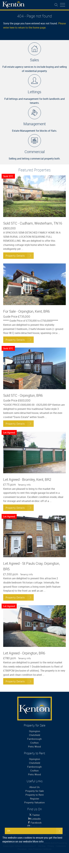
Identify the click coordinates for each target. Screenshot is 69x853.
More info (38, 841)
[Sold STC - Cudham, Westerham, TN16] (34, 196)
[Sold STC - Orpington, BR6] (34, 368)
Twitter (36, 814)
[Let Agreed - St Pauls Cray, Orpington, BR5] (34, 536)
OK (8, 830)
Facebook (36, 822)
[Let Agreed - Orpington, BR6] (34, 626)
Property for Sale (34, 790)
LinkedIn (36, 818)
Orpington (34, 731)
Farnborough (34, 738)
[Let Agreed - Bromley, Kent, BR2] (34, 452)
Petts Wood (34, 746)
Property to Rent (35, 794)
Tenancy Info (24, 484)
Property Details (15, 255)
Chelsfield (34, 735)
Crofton (34, 742)
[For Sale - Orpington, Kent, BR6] (34, 284)
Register (34, 798)
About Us (34, 787)
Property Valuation (34, 802)
